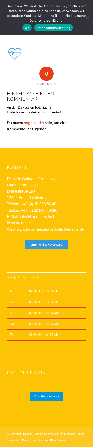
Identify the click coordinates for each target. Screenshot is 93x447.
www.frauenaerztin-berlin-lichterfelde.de (50, 229)
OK (27, 28)
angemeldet (34, 123)
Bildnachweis (57, 440)
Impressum (13, 440)
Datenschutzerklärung (35, 440)
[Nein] (87, 17)
